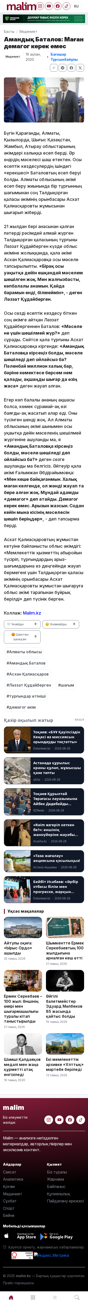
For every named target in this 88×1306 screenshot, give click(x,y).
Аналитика (13, 1179)
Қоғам (9, 1186)
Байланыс (56, 1186)
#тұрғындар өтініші (26, 696)
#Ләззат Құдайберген (29, 685)
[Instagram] (40, 6)
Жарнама (55, 1179)
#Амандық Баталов (26, 663)
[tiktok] (80, 1119)
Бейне (8, 1215)
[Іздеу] (77, 1298)
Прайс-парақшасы (18, 1283)
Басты (9, 31)
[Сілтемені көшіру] (54, 68)
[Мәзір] (33, 1298)
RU (76, 6)
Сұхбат (10, 1200)
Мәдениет (28, 31)
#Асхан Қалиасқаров (28, 674)
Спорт (9, 1208)
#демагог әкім (21, 707)
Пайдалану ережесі (65, 1200)
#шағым (66, 685)
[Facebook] (58, 6)
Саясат (9, 1172)
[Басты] (11, 1298)
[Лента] (55, 1298)
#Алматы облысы (24, 651)
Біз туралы (57, 1172)
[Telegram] (62, 68)
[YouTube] (49, 6)
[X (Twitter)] (80, 68)
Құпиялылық (58, 1193)
